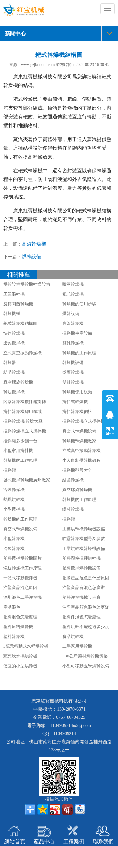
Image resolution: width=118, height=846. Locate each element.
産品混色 (11, 607)
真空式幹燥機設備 (79, 431)
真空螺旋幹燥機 (18, 382)
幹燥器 (9, 362)
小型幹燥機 (14, 538)
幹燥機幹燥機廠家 (79, 440)
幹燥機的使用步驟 (79, 303)
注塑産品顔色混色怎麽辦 (85, 607)
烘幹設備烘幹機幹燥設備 (26, 284)
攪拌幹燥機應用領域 (22, 411)
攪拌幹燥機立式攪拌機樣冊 (87, 421)
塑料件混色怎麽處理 (81, 616)
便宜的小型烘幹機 (20, 665)
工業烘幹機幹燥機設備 (83, 528)
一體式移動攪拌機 (20, 577)
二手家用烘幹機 (77, 646)
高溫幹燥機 (34, 244)
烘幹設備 (31, 256)
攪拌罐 (9, 470)
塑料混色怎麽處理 (20, 616)
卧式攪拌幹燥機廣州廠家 (26, 479)
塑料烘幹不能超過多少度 (85, 626)
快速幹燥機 (14, 333)
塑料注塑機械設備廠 (81, 597)
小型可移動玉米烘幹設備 (85, 665)
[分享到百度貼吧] (80, 809)
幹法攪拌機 (14, 391)
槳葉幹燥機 (73, 372)
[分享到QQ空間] (42, 809)
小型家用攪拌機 (18, 450)
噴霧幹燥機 (73, 284)
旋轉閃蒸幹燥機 (18, 303)
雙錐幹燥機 (73, 342)
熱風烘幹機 (14, 499)
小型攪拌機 (14, 509)
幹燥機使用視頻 (77, 391)
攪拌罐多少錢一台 (20, 440)
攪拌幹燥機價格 (77, 411)
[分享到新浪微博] (55, 809)
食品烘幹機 (73, 636)
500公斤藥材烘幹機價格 (85, 656)
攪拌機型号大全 (77, 470)
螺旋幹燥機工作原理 (22, 568)
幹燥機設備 (73, 362)
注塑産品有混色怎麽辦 (83, 587)
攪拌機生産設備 (77, 333)
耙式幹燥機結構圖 (20, 323)
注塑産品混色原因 (20, 587)
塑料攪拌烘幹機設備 (81, 568)
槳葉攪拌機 (14, 342)
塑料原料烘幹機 (18, 626)
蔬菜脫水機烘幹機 (20, 656)
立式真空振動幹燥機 (22, 352)
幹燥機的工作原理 (79, 352)
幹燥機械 (11, 313)
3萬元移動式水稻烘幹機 (25, 646)
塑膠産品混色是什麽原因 (85, 577)
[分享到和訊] (67, 809)
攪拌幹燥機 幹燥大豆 (23, 421)
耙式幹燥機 (73, 294)
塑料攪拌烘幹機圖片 (22, 558)
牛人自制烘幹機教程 (81, 460)
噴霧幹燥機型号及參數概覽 (87, 538)
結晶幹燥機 (14, 372)
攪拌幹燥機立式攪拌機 (24, 431)
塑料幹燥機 (14, 636)
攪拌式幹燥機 (75, 401)
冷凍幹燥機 (14, 489)
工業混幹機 (14, 294)
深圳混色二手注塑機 (22, 597)
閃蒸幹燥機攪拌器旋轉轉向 (28, 401)
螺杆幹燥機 (73, 509)
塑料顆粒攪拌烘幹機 (81, 558)
